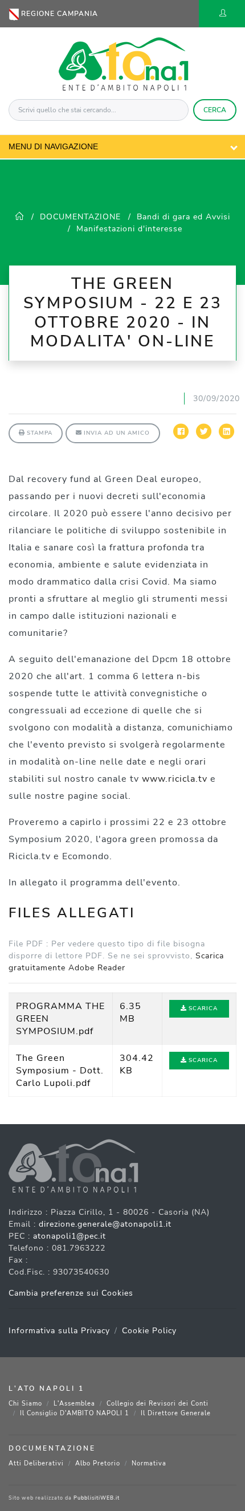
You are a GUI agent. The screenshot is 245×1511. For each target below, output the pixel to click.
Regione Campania (58, 13)
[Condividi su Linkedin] (226, 436)
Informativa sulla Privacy (59, 1330)
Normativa (149, 1463)
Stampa (38, 433)
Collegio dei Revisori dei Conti (158, 1403)
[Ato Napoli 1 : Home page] (123, 62)
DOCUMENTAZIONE (80, 216)
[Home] (19, 216)
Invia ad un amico (115, 433)
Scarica (202, 1008)
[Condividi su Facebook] (181, 436)
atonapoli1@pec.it (69, 1236)
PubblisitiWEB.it (97, 1497)
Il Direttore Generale (176, 1413)
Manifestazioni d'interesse (129, 228)
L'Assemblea (74, 1403)
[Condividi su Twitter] (204, 436)
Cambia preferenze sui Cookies (71, 1293)
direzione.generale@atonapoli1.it (105, 1224)
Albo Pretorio (97, 1463)
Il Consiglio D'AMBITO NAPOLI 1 (74, 1413)
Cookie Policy (149, 1330)
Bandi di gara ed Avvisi (183, 216)
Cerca (214, 110)
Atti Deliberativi (36, 1463)
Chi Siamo (25, 1403)
